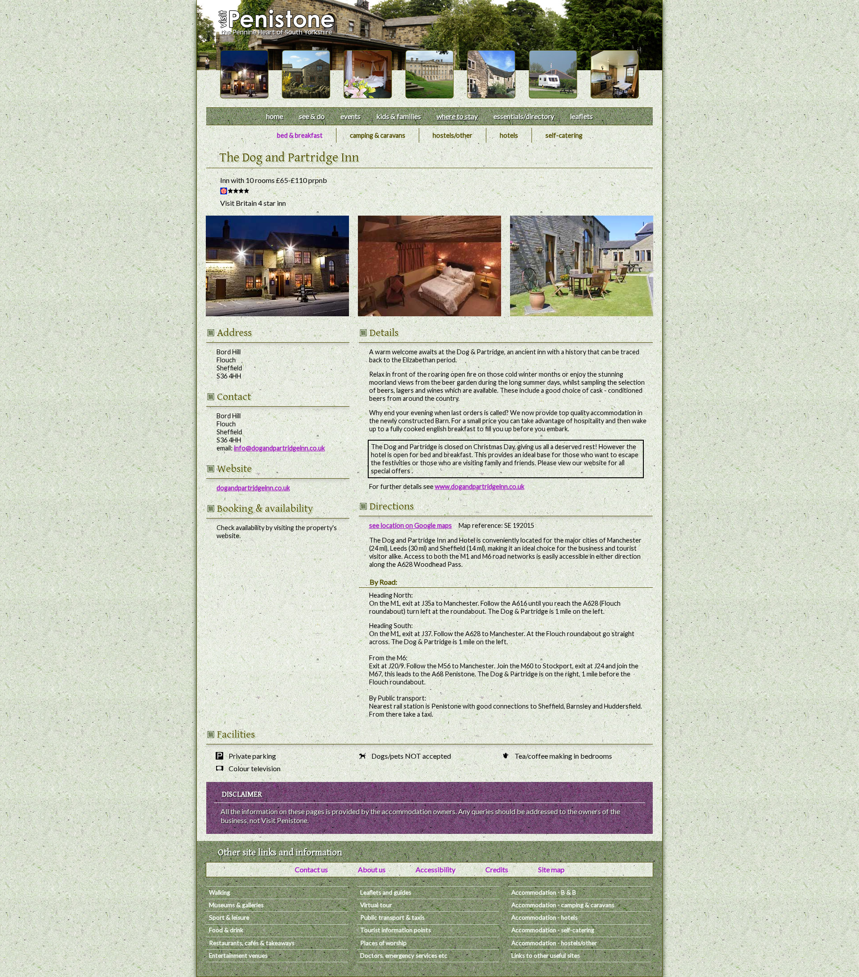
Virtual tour (376, 905)
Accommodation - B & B (543, 892)
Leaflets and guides (385, 892)
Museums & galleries (236, 905)
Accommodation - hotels (544, 917)
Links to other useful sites (545, 955)
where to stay (457, 116)
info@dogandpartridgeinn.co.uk (279, 448)
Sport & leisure (229, 917)
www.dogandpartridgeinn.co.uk (479, 486)
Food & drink (226, 930)
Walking (219, 892)
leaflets (581, 116)
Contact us (311, 869)
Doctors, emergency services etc (403, 955)
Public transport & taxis (392, 917)
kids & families (398, 116)
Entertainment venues (238, 955)
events (350, 116)
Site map (551, 869)
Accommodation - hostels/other (554, 943)
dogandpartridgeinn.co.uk (253, 488)
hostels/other (452, 135)
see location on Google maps (410, 525)
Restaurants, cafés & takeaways (251, 943)
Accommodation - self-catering (552, 930)
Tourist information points (395, 930)
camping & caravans (377, 135)
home (274, 116)
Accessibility (435, 869)
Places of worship (383, 943)
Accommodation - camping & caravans (562, 905)
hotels (509, 135)
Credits (496, 869)
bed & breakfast (300, 135)
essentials (523, 116)
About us (372, 869)
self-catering (564, 135)
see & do (312, 116)
